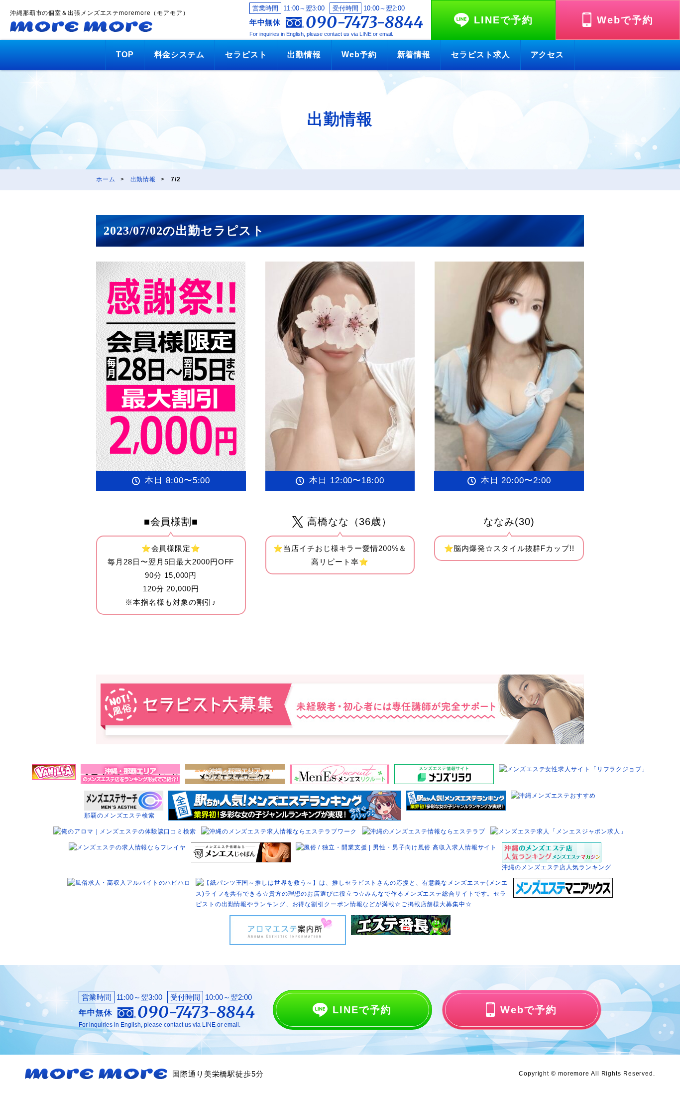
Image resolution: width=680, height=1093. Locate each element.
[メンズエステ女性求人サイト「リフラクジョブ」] (573, 769)
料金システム (179, 54)
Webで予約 (625, 19)
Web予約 (359, 54)
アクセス (548, 54)
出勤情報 (304, 54)
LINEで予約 (503, 19)
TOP (125, 54)
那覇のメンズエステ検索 (119, 815)
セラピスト (246, 54)
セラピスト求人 (480, 54)
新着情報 (414, 54)
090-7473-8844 (365, 22)
